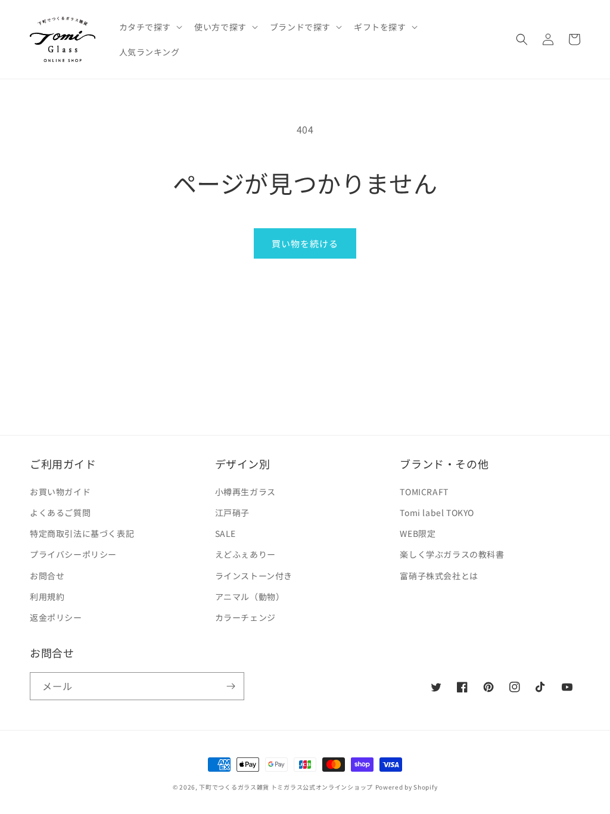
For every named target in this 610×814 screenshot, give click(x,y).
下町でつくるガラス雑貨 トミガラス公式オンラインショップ (286, 786)
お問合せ (47, 576)
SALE (225, 533)
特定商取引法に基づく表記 (82, 533)
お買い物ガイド (60, 492)
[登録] (230, 686)
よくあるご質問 (60, 512)
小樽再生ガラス (245, 492)
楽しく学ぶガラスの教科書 (452, 554)
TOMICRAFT (424, 492)
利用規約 (47, 596)
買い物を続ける (305, 243)
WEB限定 (417, 533)
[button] (150, 26)
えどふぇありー (245, 554)
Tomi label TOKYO (437, 512)
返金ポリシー (56, 617)
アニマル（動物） (250, 596)
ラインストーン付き (253, 576)
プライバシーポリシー (73, 554)
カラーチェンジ (245, 617)
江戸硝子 (232, 512)
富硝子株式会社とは (439, 576)
